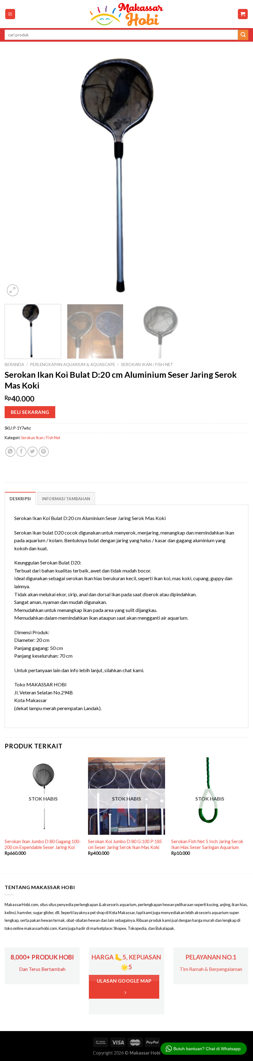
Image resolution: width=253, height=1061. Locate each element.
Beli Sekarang (30, 412)
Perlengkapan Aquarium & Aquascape (72, 364)
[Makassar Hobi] (126, 14)
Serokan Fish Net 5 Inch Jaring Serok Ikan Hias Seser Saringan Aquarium (207, 844)
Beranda (14, 364)
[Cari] (243, 35)
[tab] (20, 498)
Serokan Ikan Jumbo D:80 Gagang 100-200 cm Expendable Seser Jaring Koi (43, 844)
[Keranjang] (243, 14)
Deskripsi (20, 498)
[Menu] (10, 14)
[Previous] (17, 176)
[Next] (235, 176)
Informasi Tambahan (66, 498)
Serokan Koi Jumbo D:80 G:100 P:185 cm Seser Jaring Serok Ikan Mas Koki (125, 844)
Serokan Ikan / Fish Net (147, 364)
